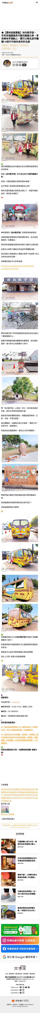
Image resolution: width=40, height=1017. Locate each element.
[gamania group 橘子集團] (20, 1001)
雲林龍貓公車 (14, 45)
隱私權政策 (18, 974)
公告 (6, 974)
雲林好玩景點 (24, 45)
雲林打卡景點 (6, 48)
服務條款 (11, 974)
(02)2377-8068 (21, 977)
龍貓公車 (4, 45)
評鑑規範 (25, 974)
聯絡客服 (32, 974)
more (14, 48)
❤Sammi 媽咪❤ (7, 814)
